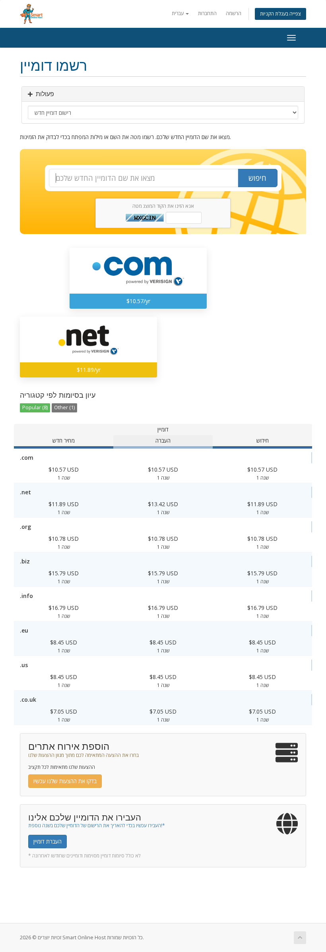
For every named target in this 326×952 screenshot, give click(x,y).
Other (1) (64, 407)
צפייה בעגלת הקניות (280, 13)
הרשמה (233, 13)
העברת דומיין (47, 841)
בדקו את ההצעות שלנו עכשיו (65, 781)
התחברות (207, 13)
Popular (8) (35, 407)
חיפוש (257, 178)
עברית (178, 13)
